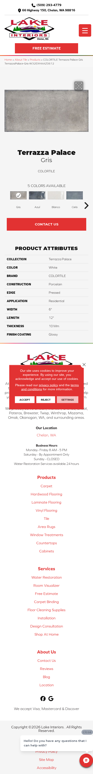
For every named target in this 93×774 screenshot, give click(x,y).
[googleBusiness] (51, 699)
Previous (6, 198)
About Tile (21, 59)
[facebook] (43, 699)
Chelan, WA (46, 435)
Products (35, 59)
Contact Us (46, 224)
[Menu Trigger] (85, 30)
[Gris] (18, 195)
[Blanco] (55, 195)
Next (86, 198)
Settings (67, 399)
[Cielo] (74, 195)
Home (8, 59)
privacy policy (48, 385)
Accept (24, 399)
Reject (46, 399)
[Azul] (37, 195)
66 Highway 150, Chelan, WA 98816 (48, 10)
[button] (46, 48)
